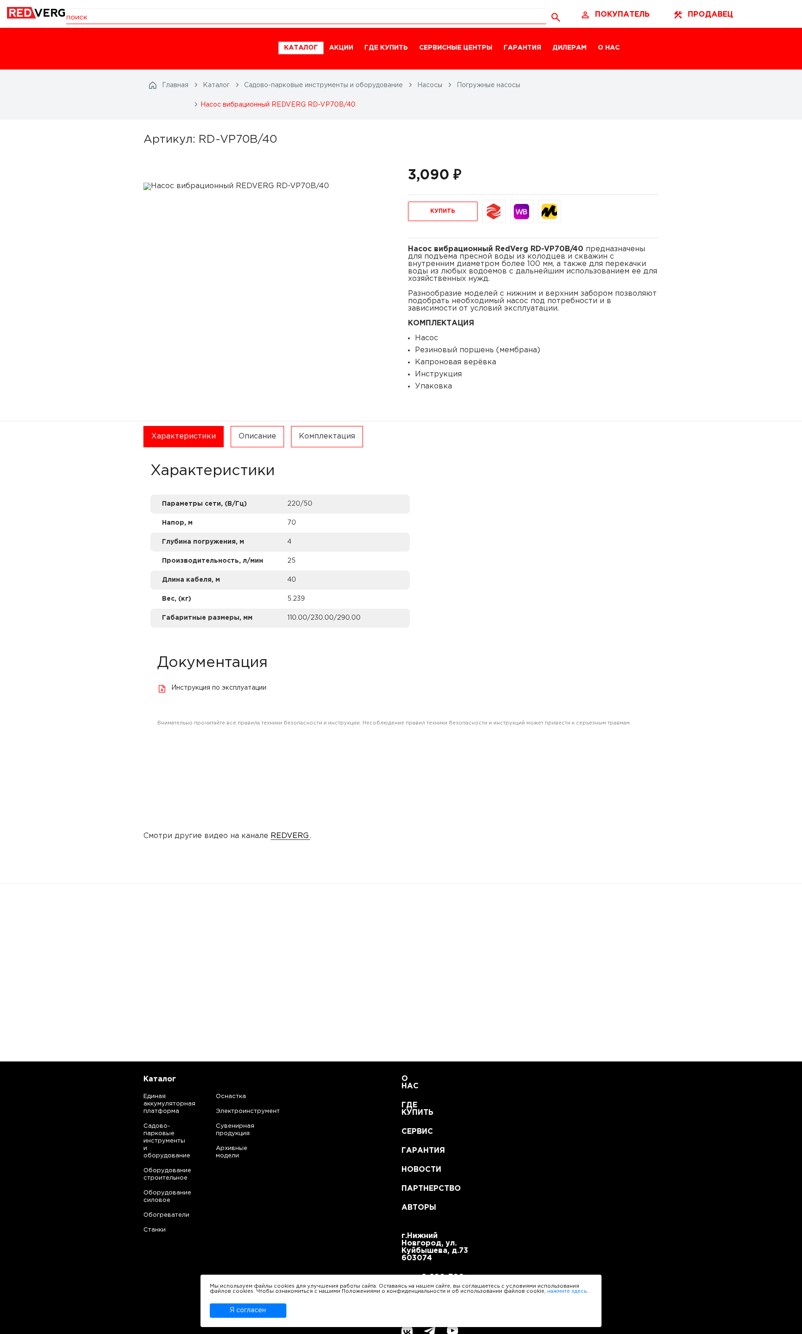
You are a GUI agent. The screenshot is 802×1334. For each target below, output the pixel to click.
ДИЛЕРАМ (569, 48)
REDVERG (290, 835)
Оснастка (231, 1096)
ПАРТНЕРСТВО (412, 1188)
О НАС (609, 48)
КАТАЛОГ (301, 48)
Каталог (159, 1079)
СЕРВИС (412, 1131)
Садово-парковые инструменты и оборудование (158, 1141)
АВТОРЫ (412, 1207)
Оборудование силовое (158, 1196)
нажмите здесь (567, 1291)
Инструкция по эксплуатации (218, 688)
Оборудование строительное (158, 1174)
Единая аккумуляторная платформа (158, 1104)
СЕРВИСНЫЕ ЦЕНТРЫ (455, 48)
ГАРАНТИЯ (522, 48)
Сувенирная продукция (235, 1130)
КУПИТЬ (442, 211)
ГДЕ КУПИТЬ (386, 48)
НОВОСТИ (412, 1169)
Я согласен (248, 1310)
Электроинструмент (240, 1111)
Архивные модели (231, 1152)
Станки (154, 1229)
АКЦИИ (341, 48)
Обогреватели (158, 1215)
